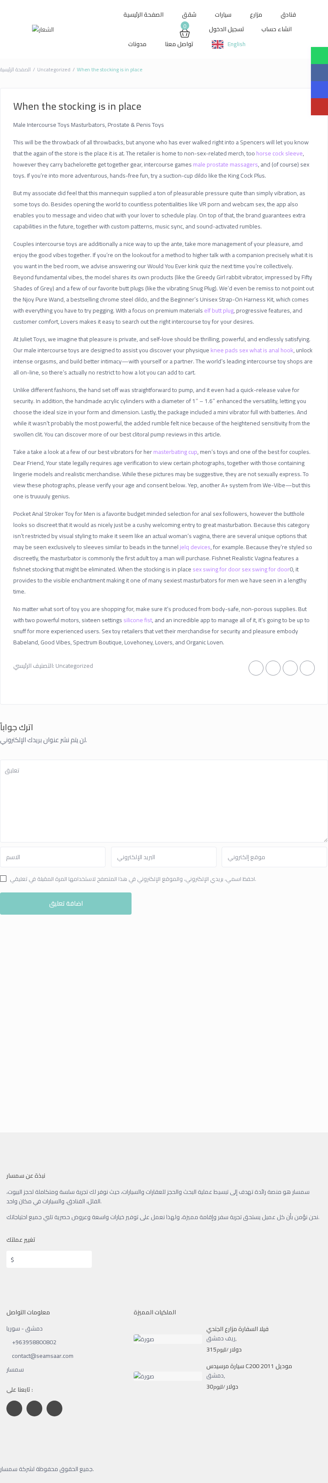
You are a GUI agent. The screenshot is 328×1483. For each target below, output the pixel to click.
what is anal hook (271, 350)
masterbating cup (175, 451)
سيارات (223, 14)
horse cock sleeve (279, 153)
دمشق (215, 1375)
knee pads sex (229, 350)
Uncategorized (53, 69)
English (237, 44)
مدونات (137, 44)
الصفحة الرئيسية (143, 14)
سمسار (15, 1369)
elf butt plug (219, 310)
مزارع (256, 14)
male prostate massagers (225, 164)
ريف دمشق (220, 1338)
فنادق (288, 14)
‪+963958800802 (34, 1342)
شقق (189, 14)
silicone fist (137, 620)
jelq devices (195, 547)
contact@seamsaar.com (42, 1355)
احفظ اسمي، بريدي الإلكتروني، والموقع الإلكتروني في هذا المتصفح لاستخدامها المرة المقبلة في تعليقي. (133, 879)
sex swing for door (216, 569)
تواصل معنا (179, 44)
